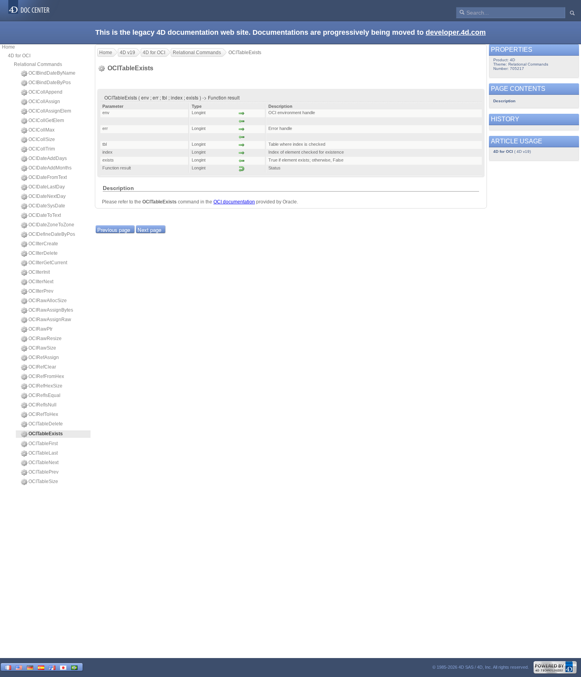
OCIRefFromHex (46, 376)
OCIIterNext (40, 281)
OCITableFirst (43, 443)
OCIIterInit (39, 272)
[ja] (63, 667)
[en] (19, 667)
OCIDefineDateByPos (51, 234)
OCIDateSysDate (46, 206)
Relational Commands (38, 64)
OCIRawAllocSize (47, 300)
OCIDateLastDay (46, 187)
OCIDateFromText (47, 177)
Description (504, 101)
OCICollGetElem (46, 120)
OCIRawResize (45, 338)
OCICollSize (41, 139)
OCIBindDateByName (51, 73)
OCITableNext (43, 462)
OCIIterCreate (43, 243)
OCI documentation (234, 202)
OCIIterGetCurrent (47, 262)
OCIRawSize (42, 348)
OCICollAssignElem (49, 111)
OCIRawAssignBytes (50, 310)
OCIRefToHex (43, 414)
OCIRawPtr (40, 329)
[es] (41, 667)
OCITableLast (43, 453)
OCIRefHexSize (45, 386)
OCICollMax (41, 130)
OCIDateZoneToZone (51, 225)
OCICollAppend (45, 92)
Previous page (113, 229)
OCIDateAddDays (47, 158)
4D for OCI (19, 55)
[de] (30, 667)
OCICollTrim (41, 149)
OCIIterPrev (40, 291)
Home (8, 47)
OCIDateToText (44, 215)
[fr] (8, 667)
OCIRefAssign (43, 357)
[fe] (52, 667)
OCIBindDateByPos (49, 82)
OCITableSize (43, 481)
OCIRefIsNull (42, 405)
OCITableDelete (45, 424)
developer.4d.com (456, 32)
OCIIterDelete (43, 253)
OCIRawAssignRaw (49, 319)
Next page (149, 229)
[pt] (74, 667)
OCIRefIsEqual (44, 395)
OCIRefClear (42, 367)
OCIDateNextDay (47, 196)
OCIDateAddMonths (50, 168)
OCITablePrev (43, 472)
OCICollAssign (44, 101)
